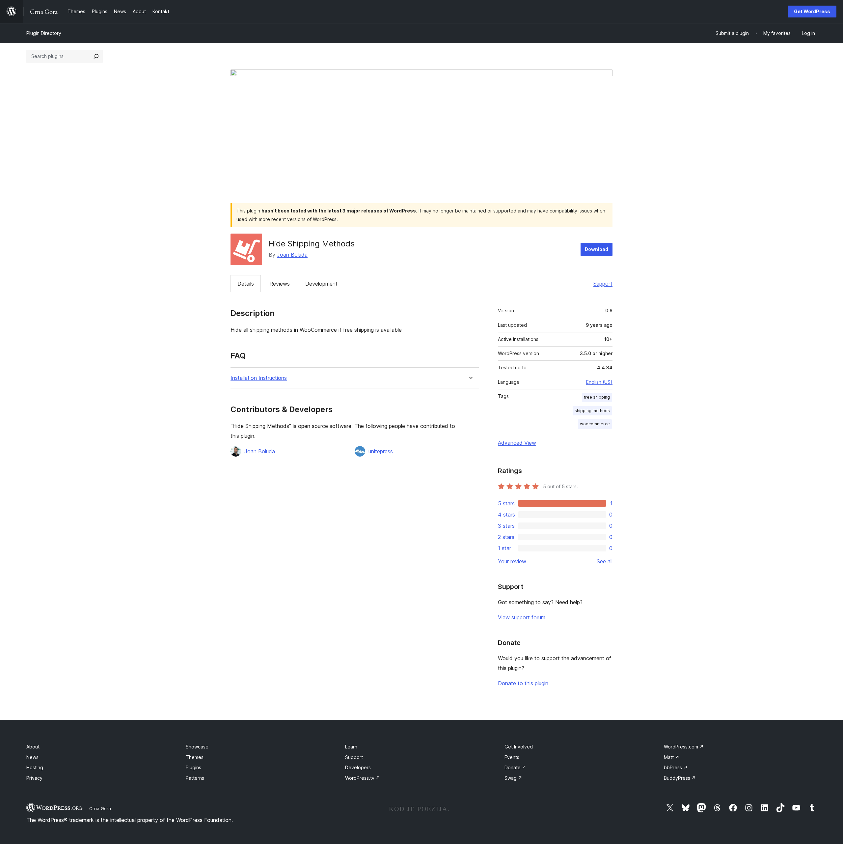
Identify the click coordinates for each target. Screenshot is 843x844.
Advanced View (517, 442)
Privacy (34, 778)
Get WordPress (812, 11)
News (32, 757)
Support (602, 283)
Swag (513, 778)
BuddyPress (680, 778)
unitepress (380, 451)
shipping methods (592, 410)
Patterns (195, 778)
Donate (515, 767)
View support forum (521, 617)
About (33, 746)
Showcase (197, 746)
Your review (512, 561)
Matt (671, 757)
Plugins (193, 767)
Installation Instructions (259, 378)
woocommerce (595, 423)
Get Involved (518, 746)
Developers (358, 767)
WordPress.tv (362, 778)
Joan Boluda (292, 254)
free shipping (597, 397)
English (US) (599, 382)
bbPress (676, 767)
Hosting (34, 767)
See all (604, 561)
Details (245, 283)
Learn (351, 746)
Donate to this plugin (523, 683)
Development (321, 283)
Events (511, 757)
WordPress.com (684, 746)
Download (596, 249)
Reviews (279, 283)
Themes (195, 757)
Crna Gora (100, 808)
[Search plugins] (96, 56)
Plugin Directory (43, 33)
